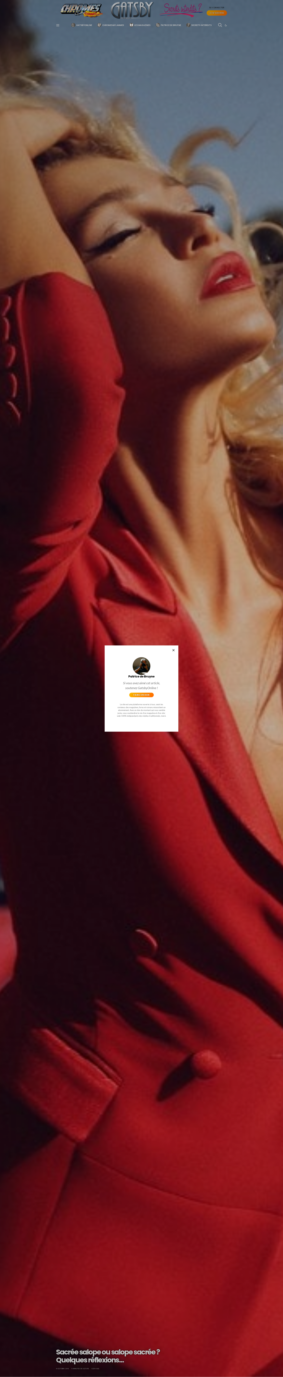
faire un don (141, 695)
